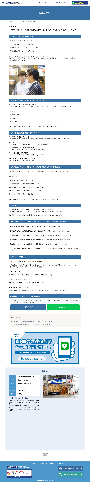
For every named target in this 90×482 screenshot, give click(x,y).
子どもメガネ (66, 3)
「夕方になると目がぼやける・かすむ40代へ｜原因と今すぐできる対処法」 (31, 324)
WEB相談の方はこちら (71, 475)
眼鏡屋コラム (43, 463)
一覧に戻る (45, 454)
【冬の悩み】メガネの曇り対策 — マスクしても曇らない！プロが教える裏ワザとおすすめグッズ (36, 321)
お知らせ (35, 463)
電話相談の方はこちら (72, 468)
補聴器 (58, 3)
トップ (38, 3)
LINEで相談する (63, 307)
